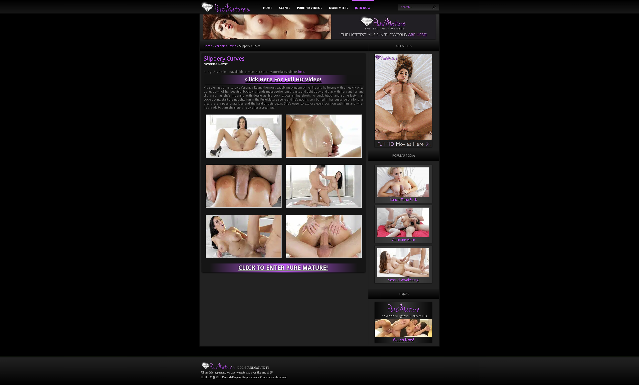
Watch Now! (403, 340)
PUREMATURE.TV (258, 368)
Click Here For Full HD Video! (283, 79)
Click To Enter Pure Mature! (283, 267)
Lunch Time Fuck (403, 200)
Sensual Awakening (403, 280)
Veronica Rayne (225, 46)
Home (267, 8)
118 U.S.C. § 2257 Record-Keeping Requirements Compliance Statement (244, 377)
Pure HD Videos (309, 8)
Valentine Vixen (403, 240)
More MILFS (338, 8)
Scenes (284, 8)
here (301, 72)
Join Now (362, 8)
